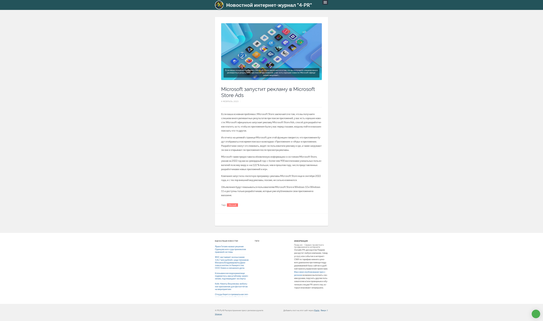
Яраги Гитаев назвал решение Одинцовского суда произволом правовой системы (230, 249)
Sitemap (218, 314)
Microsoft (232, 205)
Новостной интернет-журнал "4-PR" (269, 5)
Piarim (316, 310)
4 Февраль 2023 (230, 101)
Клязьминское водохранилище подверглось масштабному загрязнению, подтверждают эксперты (232, 276)
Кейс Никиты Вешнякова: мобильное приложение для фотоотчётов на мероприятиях (231, 286)
